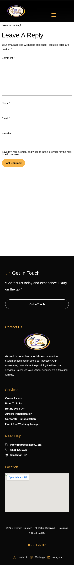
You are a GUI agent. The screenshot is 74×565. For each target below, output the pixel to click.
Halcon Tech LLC (37, 545)
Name (6, 103)
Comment (8, 58)
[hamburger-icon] (53, 16)
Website (6, 133)
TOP (64, 555)
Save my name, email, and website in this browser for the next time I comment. (36, 153)
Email (6, 118)
